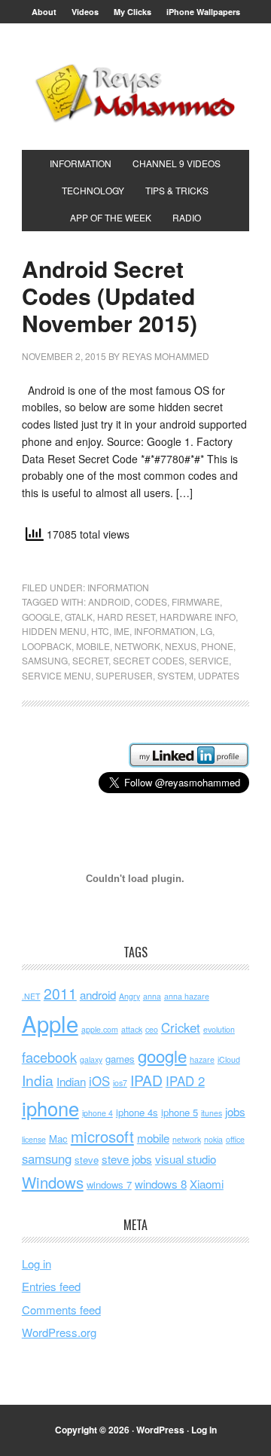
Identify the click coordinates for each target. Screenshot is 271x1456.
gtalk (79, 616)
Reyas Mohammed (135, 93)
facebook (49, 1057)
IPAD (146, 1080)
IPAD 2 (185, 1081)
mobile (93, 645)
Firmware (196, 601)
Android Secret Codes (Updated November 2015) (109, 295)
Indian (71, 1081)
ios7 (120, 1082)
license (34, 1139)
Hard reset (126, 616)
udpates (218, 675)
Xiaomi (207, 1184)
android (109, 601)
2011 (60, 993)
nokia (213, 1139)
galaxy (91, 1059)
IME (121, 630)
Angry (129, 996)
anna (152, 996)
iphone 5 (179, 1112)
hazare (202, 1059)
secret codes (148, 660)
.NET (31, 996)
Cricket (180, 1027)
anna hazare (186, 996)
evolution (219, 1029)
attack (131, 1029)
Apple (50, 1023)
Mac (58, 1138)
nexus (180, 645)
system (175, 675)
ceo (151, 1029)
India (37, 1080)
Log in (36, 1263)
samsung (45, 660)
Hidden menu (54, 630)
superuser (124, 675)
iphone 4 (97, 1113)
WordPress (160, 1429)
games (120, 1059)
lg (206, 630)
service (209, 660)
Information (118, 587)
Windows (53, 1182)
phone (217, 645)
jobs (235, 1111)
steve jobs (127, 1159)
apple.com (99, 1029)
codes (151, 601)
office (235, 1139)
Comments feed (61, 1309)
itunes (211, 1113)
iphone (50, 1108)
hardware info (198, 616)
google (41, 616)
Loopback (47, 645)
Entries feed (51, 1286)
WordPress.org (59, 1332)
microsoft (102, 1136)
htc (100, 630)
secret (90, 660)
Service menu (56, 675)
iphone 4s (137, 1112)
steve (87, 1159)
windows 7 (109, 1184)
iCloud (229, 1059)
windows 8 (161, 1184)
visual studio (185, 1159)
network (137, 645)
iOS (99, 1081)
